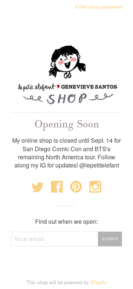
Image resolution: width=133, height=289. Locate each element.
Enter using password (98, 6)
